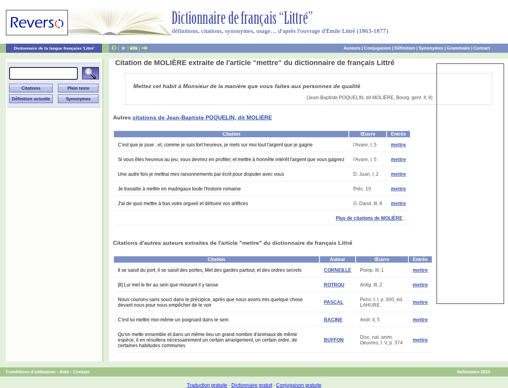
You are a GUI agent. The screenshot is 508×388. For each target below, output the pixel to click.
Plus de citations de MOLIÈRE (369, 218)
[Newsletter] (134, 48)
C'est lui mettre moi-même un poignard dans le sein (173, 320)
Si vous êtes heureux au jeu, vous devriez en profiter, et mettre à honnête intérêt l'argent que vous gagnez (231, 159)
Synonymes (431, 48)
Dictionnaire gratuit (251, 385)
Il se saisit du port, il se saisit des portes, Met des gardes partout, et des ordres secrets (210, 270)
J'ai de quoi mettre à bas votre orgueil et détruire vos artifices (183, 203)
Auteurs (352, 48)
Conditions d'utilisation (31, 371)
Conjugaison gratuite (298, 385)
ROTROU (334, 285)
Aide (64, 371)
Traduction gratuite (207, 385)
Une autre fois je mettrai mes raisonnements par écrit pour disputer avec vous (201, 174)
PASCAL (333, 302)
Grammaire (458, 48)
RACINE (333, 320)
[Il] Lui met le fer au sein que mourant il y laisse (168, 285)
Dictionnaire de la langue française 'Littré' (54, 48)
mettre (398, 145)
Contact (481, 48)
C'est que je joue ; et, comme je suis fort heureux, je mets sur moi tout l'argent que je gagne (215, 145)
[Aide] (114, 48)
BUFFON (334, 340)
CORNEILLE (337, 270)
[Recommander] (144, 48)
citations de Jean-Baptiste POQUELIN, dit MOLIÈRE (202, 117)
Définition (404, 48)
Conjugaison (377, 48)
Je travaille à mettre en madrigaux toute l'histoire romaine (179, 189)
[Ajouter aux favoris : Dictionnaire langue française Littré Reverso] (123, 48)
